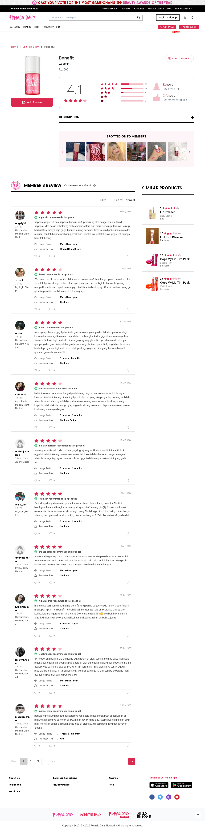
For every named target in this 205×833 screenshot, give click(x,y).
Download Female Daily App (23, 8)
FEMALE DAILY (109, 8)
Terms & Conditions (65, 778)
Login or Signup (168, 17)
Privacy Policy (61, 784)
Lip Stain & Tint (31, 46)
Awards (113, 778)
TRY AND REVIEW (183, 8)
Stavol (19, 280)
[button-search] (139, 17)
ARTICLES (139, 8)
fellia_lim (20, 504)
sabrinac (20, 394)
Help (111, 784)
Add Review (34, 102)
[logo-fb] (152, 798)
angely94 (20, 223)
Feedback (15, 784)
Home (14, 46)
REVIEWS (125, 8)
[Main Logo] (22, 17)
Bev (162, 218)
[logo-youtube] (177, 798)
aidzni (18, 333)
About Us (14, 778)
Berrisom (164, 240)
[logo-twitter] (160, 798)
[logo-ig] (168, 798)
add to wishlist (181, 58)
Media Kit (14, 791)
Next (187, 152)
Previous (64, 152)
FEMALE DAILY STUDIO (159, 8)
